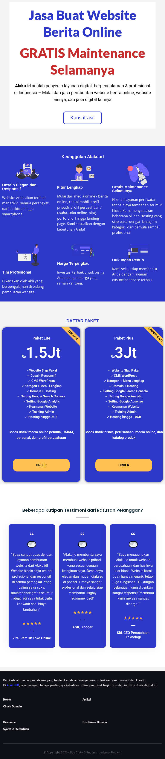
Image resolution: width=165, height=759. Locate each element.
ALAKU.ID (13, 685)
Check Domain (12, 706)
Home (7, 699)
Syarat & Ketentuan (16, 729)
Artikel (86, 699)
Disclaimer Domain (94, 722)
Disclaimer (10, 722)
